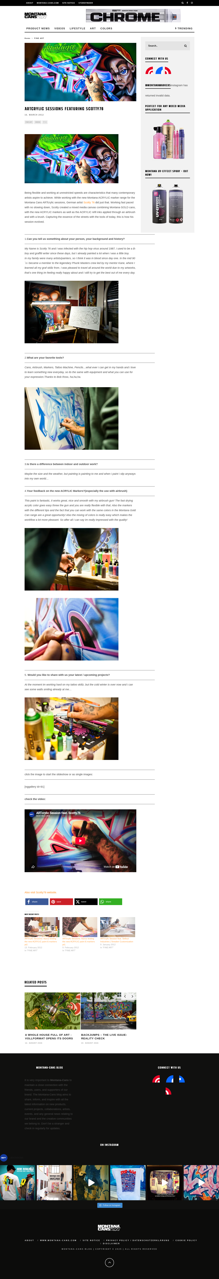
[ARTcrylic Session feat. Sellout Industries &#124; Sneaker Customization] (117, 927)
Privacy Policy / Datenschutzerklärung (138, 1240)
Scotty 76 (89, 202)
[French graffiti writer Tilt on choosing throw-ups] (91, 1182)
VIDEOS (59, 28)
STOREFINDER (86, 3)
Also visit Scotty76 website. (41, 892)
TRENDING (185, 28)
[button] (36, 901)
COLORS (106, 28)
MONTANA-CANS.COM (48, 3)
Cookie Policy (186, 1240)
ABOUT (29, 3)
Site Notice (68, 3)
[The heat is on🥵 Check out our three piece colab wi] (128, 1182)
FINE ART (29, 122)
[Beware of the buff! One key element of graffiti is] (54, 1182)
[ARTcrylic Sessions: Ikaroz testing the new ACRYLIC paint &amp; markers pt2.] (42, 927)
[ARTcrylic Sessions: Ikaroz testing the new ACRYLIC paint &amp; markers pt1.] (79, 927)
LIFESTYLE (78, 28)
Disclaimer (111, 1244)
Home (27, 38)
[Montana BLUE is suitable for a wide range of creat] (201, 1182)
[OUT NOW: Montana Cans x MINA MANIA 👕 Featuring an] (17, 1182)
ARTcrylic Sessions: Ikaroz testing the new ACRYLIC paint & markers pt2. (41, 941)
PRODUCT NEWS (38, 28)
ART (93, 28)
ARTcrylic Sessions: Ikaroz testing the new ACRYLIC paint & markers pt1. (78, 941)
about (29, 1240)
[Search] (183, 3)
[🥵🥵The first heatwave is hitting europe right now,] (164, 1182)
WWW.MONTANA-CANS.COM (58, 1240)
